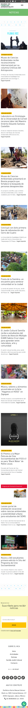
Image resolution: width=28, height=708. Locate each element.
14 (16, 25)
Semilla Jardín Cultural (14, 660)
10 (9, 25)
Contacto (14, 663)
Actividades (14, 654)
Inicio (14, 651)
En (24, 1)
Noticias (14, 657)
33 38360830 (11, 699)
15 (20, 25)
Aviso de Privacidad (15, 630)
